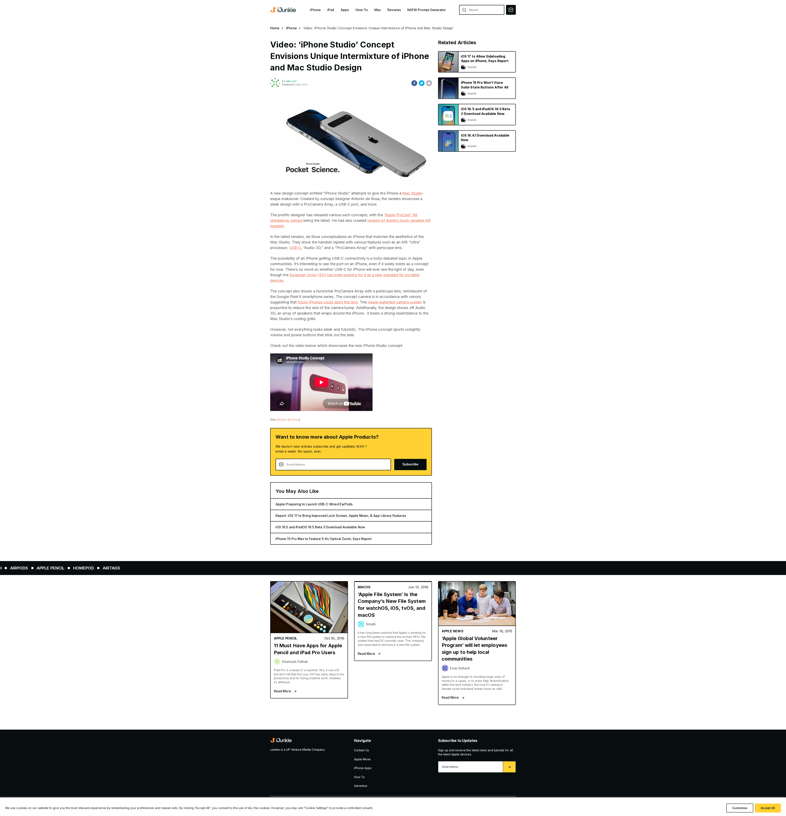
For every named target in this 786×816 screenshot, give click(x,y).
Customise (739, 808)
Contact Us (361, 750)
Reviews (394, 10)
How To (359, 777)
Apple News (362, 759)
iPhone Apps (363, 768)
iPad (330, 10)
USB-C (295, 248)
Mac (377, 10)
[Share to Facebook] (414, 83)
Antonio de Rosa (287, 419)
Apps (345, 10)
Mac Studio (412, 193)
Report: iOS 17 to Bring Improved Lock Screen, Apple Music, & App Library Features (341, 516)
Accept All (768, 808)
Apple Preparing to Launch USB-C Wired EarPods (314, 504)
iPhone (315, 10)
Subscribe (410, 464)
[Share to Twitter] (422, 83)
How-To (362, 10)
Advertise (360, 786)
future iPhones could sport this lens (328, 302)
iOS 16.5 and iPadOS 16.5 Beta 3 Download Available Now (320, 527)
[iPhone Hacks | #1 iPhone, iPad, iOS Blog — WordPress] (283, 10)
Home (274, 28)
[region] (393, 806)
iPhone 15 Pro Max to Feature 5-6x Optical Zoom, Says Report (324, 539)
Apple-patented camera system (395, 302)
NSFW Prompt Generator (426, 10)
